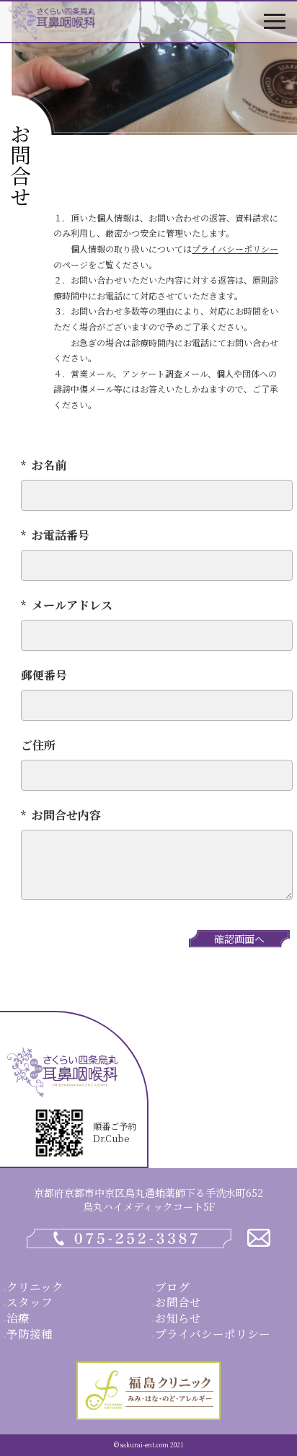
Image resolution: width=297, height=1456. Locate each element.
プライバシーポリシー (235, 248)
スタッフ (29, 1302)
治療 (18, 1317)
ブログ (172, 1286)
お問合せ (178, 1302)
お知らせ (178, 1317)
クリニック (34, 1286)
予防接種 (29, 1333)
